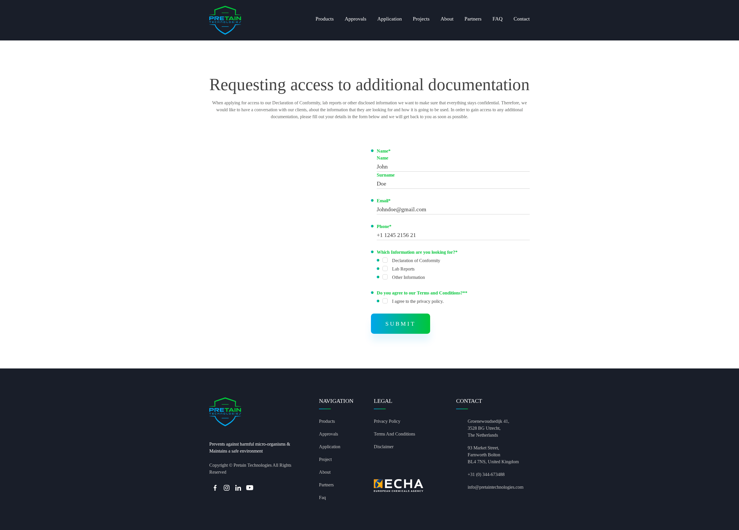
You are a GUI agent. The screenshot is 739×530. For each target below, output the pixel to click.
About (447, 19)
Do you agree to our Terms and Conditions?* (422, 292)
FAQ (497, 19)
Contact (522, 19)
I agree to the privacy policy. (418, 301)
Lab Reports (403, 268)
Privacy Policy (387, 421)
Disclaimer (383, 446)
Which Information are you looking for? (417, 252)
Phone (384, 226)
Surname (386, 175)
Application (389, 19)
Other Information (408, 277)
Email (384, 200)
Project (325, 459)
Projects (421, 19)
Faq (322, 497)
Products (325, 19)
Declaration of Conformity (416, 260)
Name (384, 151)
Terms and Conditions (394, 433)
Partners (473, 19)
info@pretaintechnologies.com (495, 487)
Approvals (355, 19)
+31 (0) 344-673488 (486, 474)
